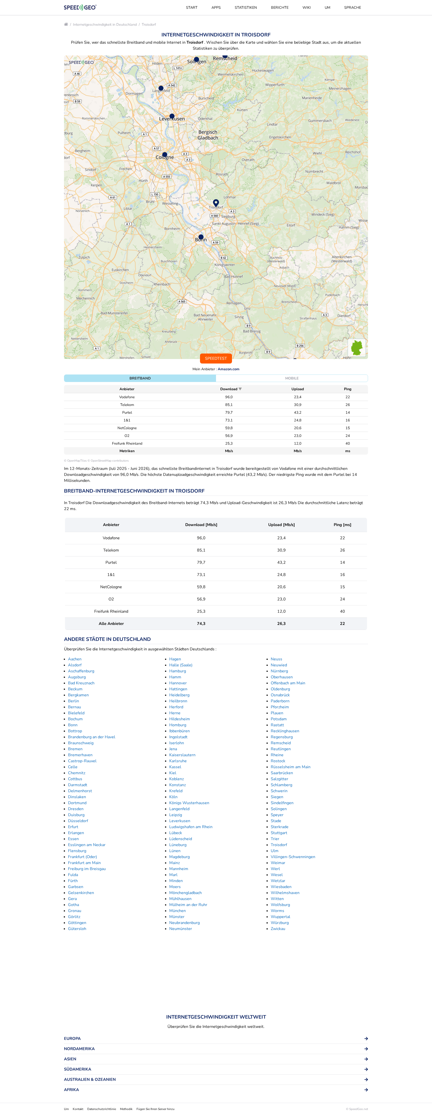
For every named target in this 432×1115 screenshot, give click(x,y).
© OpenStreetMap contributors (108, 461)
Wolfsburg (280, 905)
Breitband (140, 378)
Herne (174, 713)
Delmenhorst (80, 791)
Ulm (274, 851)
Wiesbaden (281, 887)
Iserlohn (176, 743)
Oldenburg (280, 689)
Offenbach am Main (288, 683)
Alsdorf (75, 665)
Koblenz (176, 779)
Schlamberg (281, 785)
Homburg (177, 725)
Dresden (76, 809)
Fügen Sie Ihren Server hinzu (155, 1109)
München (177, 911)
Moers (175, 887)
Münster (176, 917)
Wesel (277, 875)
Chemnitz (76, 773)
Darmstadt (77, 785)
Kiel (172, 773)
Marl (173, 875)
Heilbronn (178, 701)
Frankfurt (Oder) (82, 857)
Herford (176, 707)
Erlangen (76, 833)
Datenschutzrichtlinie (101, 1109)
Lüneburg (177, 845)
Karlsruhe (178, 761)
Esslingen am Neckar (87, 845)
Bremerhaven (80, 755)
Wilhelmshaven (285, 893)
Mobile (292, 378)
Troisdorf (149, 24)
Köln (173, 797)
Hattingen (178, 689)
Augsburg (77, 677)
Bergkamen (78, 695)
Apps (216, 7)
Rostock (278, 761)
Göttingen (77, 923)
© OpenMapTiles (75, 461)
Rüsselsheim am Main (290, 767)
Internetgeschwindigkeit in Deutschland (105, 24)
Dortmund (77, 803)
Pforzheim (280, 707)
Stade (276, 821)
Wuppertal (280, 917)
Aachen (75, 659)
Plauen (277, 713)
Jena (173, 749)
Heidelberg (179, 695)
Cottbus (75, 779)
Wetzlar (278, 881)
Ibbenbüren (179, 731)
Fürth (73, 881)
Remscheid (281, 743)
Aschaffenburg (81, 671)
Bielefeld (76, 713)
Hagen (175, 659)
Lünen (174, 851)
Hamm (175, 677)
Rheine (277, 755)
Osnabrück (280, 695)
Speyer (277, 815)
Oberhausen (282, 677)
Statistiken (246, 7)
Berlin (73, 701)
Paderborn (280, 701)
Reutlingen (281, 749)
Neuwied (279, 665)
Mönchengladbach (185, 893)
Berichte (279, 7)
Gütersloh (77, 928)
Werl (275, 869)
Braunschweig (81, 743)
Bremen (75, 749)
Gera (72, 899)
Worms (277, 911)
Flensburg (77, 851)
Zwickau (278, 928)
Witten (277, 899)
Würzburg (280, 923)
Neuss (276, 659)
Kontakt (78, 1109)
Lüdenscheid (180, 839)
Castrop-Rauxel (82, 761)
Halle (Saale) (180, 665)
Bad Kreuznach (81, 683)
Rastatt (277, 725)
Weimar (278, 863)
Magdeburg (179, 857)
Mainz (174, 863)
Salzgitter (279, 779)
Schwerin (279, 791)
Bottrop (75, 731)
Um (327, 7)
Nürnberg (279, 671)
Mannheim (178, 869)
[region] (216, 207)
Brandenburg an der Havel (91, 737)
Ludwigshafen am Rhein (190, 827)
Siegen (277, 797)
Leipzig (175, 815)
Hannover (178, 683)
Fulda (73, 875)
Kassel (175, 767)
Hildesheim (179, 719)
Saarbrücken (282, 773)
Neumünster (180, 928)
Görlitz (74, 917)
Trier (275, 839)
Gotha (73, 905)
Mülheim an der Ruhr (188, 905)
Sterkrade (279, 827)
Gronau (74, 911)
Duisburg (76, 815)
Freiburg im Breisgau (87, 869)
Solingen (279, 809)
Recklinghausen (285, 731)
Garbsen (75, 887)
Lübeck (175, 833)
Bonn (73, 725)
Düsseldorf (78, 821)
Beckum (75, 689)
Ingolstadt (178, 737)
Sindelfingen (282, 803)
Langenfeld (179, 809)
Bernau (74, 707)
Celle (73, 767)
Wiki (306, 7)
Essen (73, 839)
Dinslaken (77, 797)
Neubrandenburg (184, 923)
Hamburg (177, 671)
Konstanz (177, 785)
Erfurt (73, 827)
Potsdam (279, 719)
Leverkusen (179, 821)
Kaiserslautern (182, 755)
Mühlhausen (180, 899)
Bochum (75, 719)
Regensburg (282, 737)
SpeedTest (216, 358)
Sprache (352, 7)
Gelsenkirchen (81, 893)
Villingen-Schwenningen (293, 857)
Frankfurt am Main (84, 863)
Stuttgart (279, 833)
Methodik (126, 1109)
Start (192, 7)
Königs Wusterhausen (189, 803)
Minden (176, 881)
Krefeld (175, 791)
